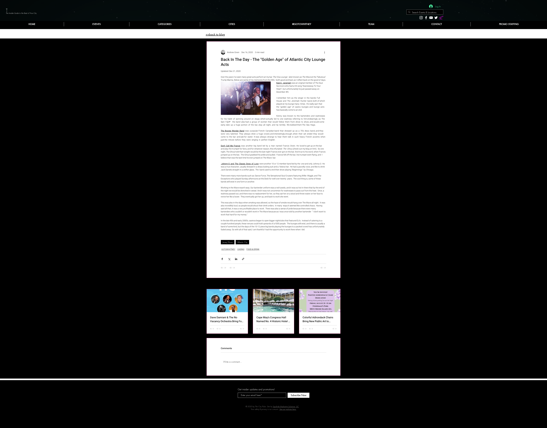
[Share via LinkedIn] (236, 259)
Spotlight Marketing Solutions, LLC (286, 406)
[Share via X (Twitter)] (229, 259)
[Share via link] (243, 259)
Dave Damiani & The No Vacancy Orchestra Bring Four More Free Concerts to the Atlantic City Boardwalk (227, 319)
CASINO (240, 249)
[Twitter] (436, 18)
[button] (164, 24)
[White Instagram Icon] (421, 18)
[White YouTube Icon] (431, 18)
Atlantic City (242, 242)
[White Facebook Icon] (426, 18)
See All (337, 283)
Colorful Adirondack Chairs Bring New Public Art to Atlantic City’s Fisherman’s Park (318, 319)
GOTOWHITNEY (228, 249)
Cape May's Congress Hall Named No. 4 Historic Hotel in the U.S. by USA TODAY (273, 319)
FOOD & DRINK (252, 249)
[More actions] (324, 52)
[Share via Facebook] (222, 259)
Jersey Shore (228, 242)
